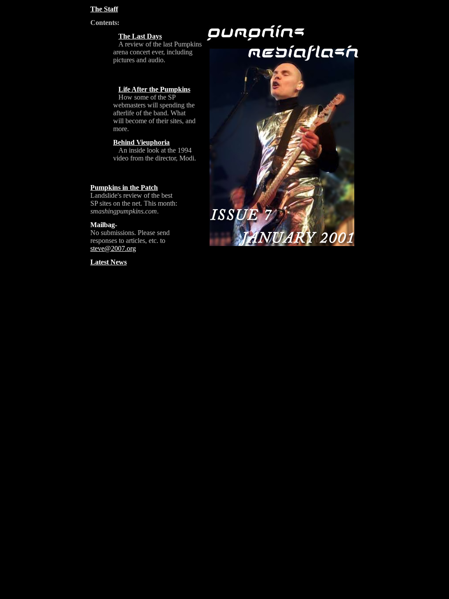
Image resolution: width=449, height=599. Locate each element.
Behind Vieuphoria (141, 142)
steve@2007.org (113, 248)
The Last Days (140, 36)
